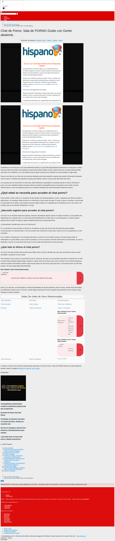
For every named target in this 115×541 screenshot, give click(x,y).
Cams (60, 40)
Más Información (81, 536)
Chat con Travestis (64, 308)
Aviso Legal (7, 528)
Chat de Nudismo (63, 300)
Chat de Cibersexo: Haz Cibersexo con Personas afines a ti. (14, 463)
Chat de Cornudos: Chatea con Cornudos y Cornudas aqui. (13, 456)
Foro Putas (7, 506)
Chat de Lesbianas (35, 359)
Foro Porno (7, 520)
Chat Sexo (7, 518)
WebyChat (7, 508)
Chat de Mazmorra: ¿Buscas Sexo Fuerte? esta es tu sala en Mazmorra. (14, 460)
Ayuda (7, 494)
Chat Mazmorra (6, 359)
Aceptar (9, 538)
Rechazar (3, 538)
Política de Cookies (10, 531)
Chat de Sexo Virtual (10, 466)
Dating (49, 40)
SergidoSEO (85, 499)
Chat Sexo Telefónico (65, 304)
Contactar (7, 18)
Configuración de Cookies (12, 533)
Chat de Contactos (35, 308)
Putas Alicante (8, 505)
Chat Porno (32, 300)
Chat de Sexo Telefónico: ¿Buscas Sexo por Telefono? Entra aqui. (14, 468)
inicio (5, 16)
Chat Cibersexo (6, 300)
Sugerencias (9, 496)
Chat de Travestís (9, 454)
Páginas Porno (8, 522)
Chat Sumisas (33, 304)
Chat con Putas (62, 359)
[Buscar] (4, 8)
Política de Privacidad (10, 530)
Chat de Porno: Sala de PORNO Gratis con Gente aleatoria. (13, 450)
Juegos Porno (41, 40)
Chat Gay (3, 308)
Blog (5, 20)
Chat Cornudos (6, 304)
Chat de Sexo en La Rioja (11, 452)
